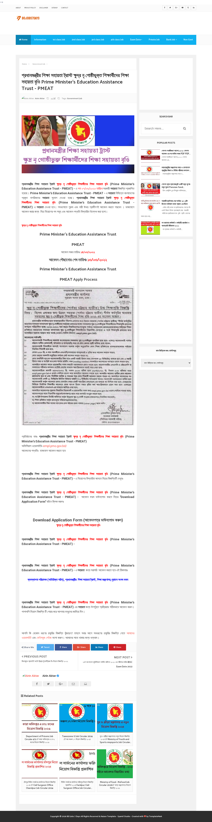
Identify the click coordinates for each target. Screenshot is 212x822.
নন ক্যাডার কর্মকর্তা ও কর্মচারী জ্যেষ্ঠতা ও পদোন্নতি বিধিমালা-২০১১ (175, 224)
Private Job (154, 39)
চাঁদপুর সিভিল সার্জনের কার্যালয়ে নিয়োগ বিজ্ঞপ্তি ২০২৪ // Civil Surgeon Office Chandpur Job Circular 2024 (39, 785)
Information (40, 39)
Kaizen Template (108, 816)
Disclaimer (43, 8)
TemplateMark (155, 816)
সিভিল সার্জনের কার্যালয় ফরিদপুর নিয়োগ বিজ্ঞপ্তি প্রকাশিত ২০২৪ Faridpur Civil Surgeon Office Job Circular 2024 (77, 785)
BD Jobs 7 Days (73, 816)
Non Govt (188, 39)
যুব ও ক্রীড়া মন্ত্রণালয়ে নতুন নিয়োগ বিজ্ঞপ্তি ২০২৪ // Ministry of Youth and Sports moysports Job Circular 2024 (115, 739)
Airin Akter (49, 676)
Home (24, 39)
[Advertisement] (136, 22)
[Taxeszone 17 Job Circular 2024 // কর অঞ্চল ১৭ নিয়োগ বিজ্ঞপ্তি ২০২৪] (77, 717)
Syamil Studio (124, 816)
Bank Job (171, 39)
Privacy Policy (30, 8)
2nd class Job (78, 39)
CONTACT (64, 8)
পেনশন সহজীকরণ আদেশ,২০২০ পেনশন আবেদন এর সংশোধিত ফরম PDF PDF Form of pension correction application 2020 (176, 152)
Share (64, 647)
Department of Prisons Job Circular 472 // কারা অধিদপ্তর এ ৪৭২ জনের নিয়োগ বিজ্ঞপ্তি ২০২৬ (40, 739)
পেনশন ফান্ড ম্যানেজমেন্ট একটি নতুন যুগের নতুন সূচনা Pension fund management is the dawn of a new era (176, 186)
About (18, 8)
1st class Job (59, 39)
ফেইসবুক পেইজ (44, 637)
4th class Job (117, 39)
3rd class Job (98, 39)
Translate (24, 49)
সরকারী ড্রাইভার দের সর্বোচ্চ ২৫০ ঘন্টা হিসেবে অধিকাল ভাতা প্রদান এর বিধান (175, 203)
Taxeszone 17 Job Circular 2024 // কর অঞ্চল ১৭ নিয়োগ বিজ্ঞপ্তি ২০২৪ (77, 738)
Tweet (47, 647)
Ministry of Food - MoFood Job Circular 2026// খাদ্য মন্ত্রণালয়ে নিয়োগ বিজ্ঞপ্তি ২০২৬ (115, 785)
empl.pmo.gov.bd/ (55, 446)
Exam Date (135, 39)
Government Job (74, 98)
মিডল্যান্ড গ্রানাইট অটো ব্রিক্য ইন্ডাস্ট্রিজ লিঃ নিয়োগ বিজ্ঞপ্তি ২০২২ (45, 661)
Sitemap (54, 8)
